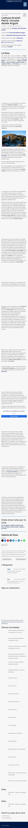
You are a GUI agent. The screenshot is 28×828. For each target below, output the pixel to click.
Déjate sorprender (14, 416)
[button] (14, 411)
